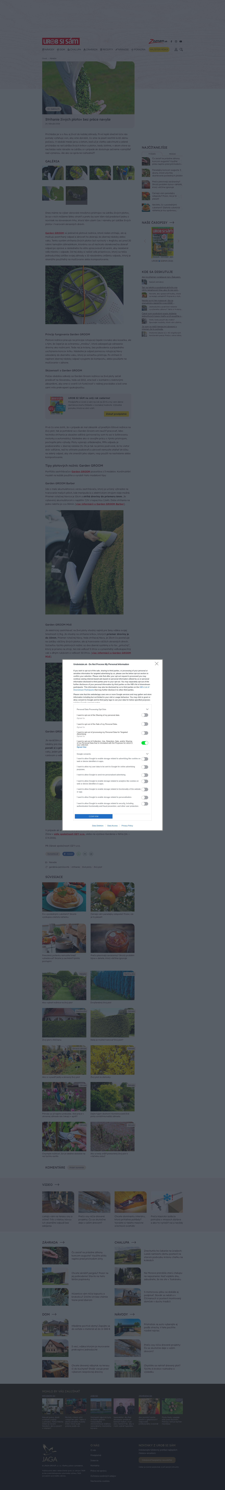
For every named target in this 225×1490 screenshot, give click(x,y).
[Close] (157, 664)
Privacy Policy (127, 826)
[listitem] (112, 709)
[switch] (144, 715)
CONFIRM (94, 816)
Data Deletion (97, 826)
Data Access (112, 826)
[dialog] (112, 745)
